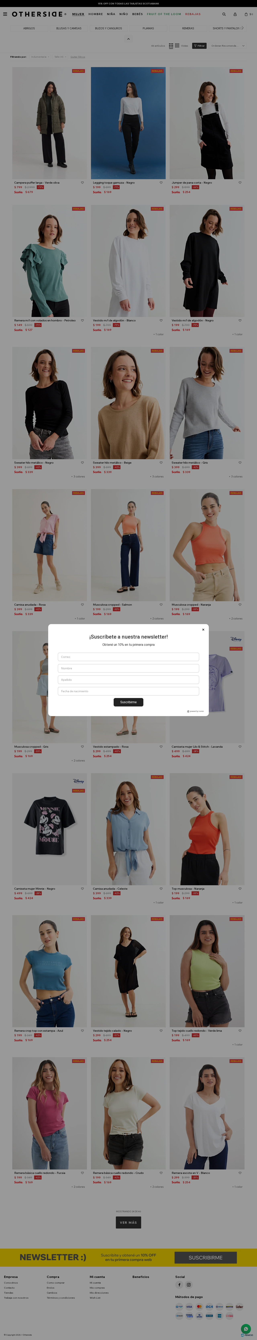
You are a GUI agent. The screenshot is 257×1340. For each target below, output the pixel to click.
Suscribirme (128, 702)
